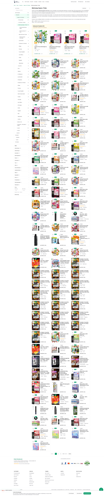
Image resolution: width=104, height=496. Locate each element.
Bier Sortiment (47, 478)
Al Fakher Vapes (48, 474)
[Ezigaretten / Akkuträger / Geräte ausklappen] (16, 125)
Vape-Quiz (31, 485)
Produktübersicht (17, 473)
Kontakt (30, 478)
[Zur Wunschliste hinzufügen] (35, 31)
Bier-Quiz (31, 483)
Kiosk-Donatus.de (18, 459)
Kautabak (35, 1)
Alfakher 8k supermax (49, 476)
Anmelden (62, 473)
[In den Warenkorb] (35, 33)
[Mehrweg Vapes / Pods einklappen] (17, 25)
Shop (17, 5)
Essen (43, 1)
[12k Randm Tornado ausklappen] (17, 22)
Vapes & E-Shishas (27, 5)
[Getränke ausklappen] (15, 137)
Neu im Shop (16, 485)
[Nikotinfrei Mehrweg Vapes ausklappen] (19, 28)
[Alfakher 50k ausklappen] (16, 122)
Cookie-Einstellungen (86, 489)
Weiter (70, 453)
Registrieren (63, 474)
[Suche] (23, 2)
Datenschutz (78, 476)
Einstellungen (71, 493)
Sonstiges (47, 1)
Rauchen (31, 1)
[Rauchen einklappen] (15, 15)
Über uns (31, 480)
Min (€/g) (16, 188)
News (30, 474)
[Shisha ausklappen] (16, 130)
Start (15, 5)
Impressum (78, 473)
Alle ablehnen (79, 493)
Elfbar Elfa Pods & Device (49, 480)
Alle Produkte (27, 1)
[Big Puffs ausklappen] (17, 66)
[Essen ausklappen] (15, 140)
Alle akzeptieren (87, 493)
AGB (77, 474)
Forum (30, 476)
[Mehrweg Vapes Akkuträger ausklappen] (19, 37)
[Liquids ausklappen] (16, 128)
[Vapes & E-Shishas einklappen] (16, 17)
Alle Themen (47, 473)
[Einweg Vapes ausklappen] (17, 20)
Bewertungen (31, 481)
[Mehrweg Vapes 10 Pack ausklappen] (19, 31)
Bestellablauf (31, 473)
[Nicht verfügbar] (33, 202)
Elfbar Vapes (47, 481)
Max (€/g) (23, 188)
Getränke (39, 1)
